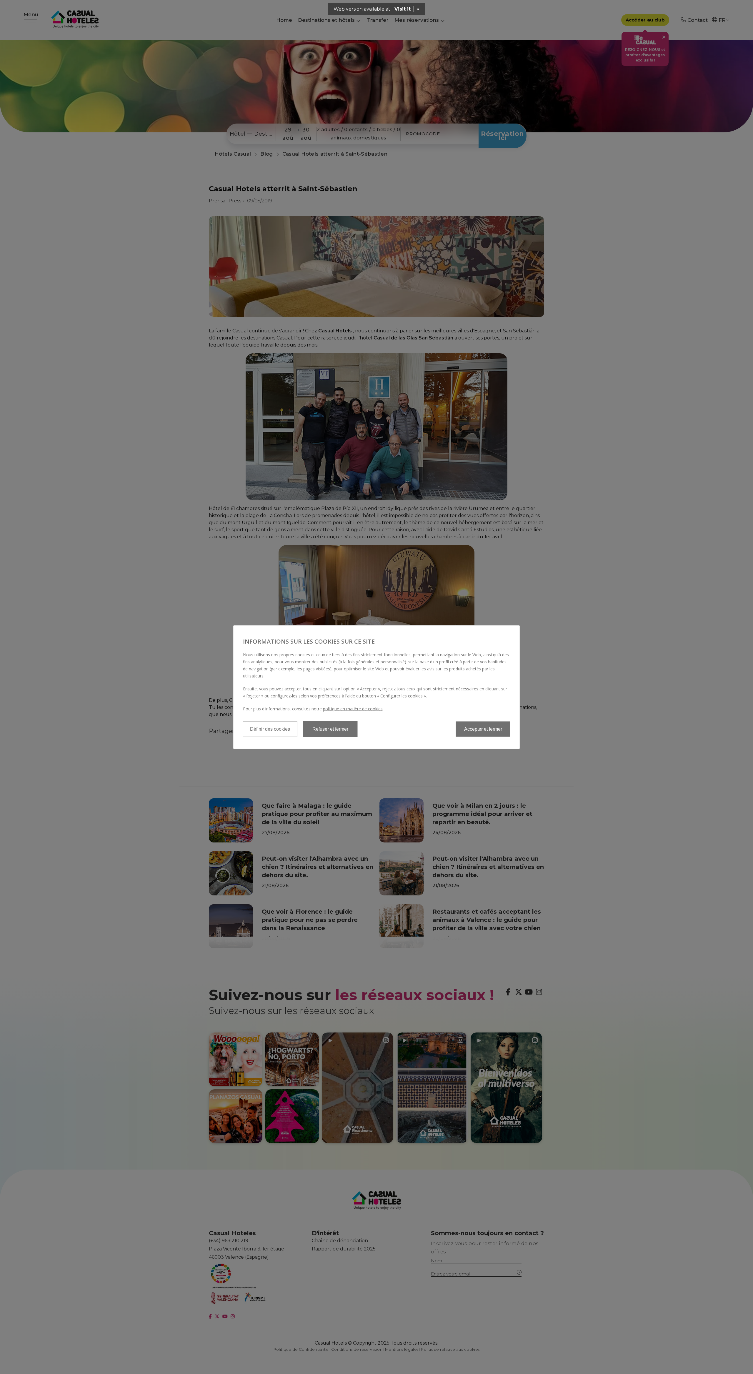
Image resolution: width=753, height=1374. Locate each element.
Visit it (402, 9)
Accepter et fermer (483, 728)
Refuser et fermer (330, 728)
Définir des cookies (270, 728)
